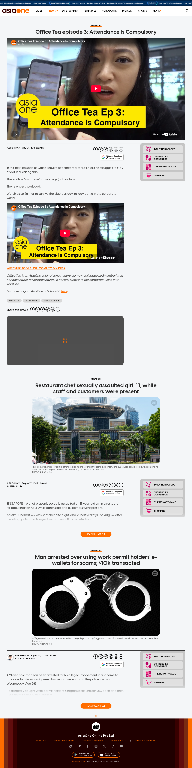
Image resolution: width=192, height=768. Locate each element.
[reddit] (115, 149)
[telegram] (105, 149)
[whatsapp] (110, 149)
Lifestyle (90, 10)
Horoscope (109, 10)
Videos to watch (51, 300)
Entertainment (71, 10)
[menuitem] (39, 10)
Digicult (127, 10)
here (64, 291)
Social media (32, 300)
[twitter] (100, 149)
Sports (142, 10)
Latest (40, 10)
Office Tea (14, 300)
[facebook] (95, 149)
